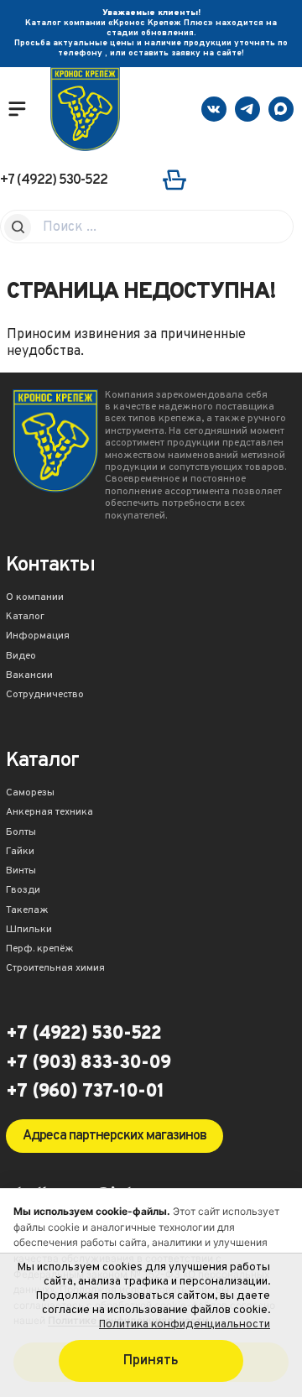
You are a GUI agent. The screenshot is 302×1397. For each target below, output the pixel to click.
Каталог (25, 617)
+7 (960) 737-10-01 (85, 1092)
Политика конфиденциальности (184, 1324)
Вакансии (29, 676)
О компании (35, 598)
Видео (21, 657)
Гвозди (23, 891)
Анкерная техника (49, 813)
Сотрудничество (45, 695)
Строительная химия (55, 969)
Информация (38, 637)
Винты (21, 872)
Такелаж (27, 911)
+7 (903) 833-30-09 (88, 1064)
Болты (21, 833)
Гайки (20, 852)
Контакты (50, 566)
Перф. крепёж (40, 950)
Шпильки (29, 930)
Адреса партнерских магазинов (114, 1136)
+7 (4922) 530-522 (53, 180)
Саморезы (30, 794)
